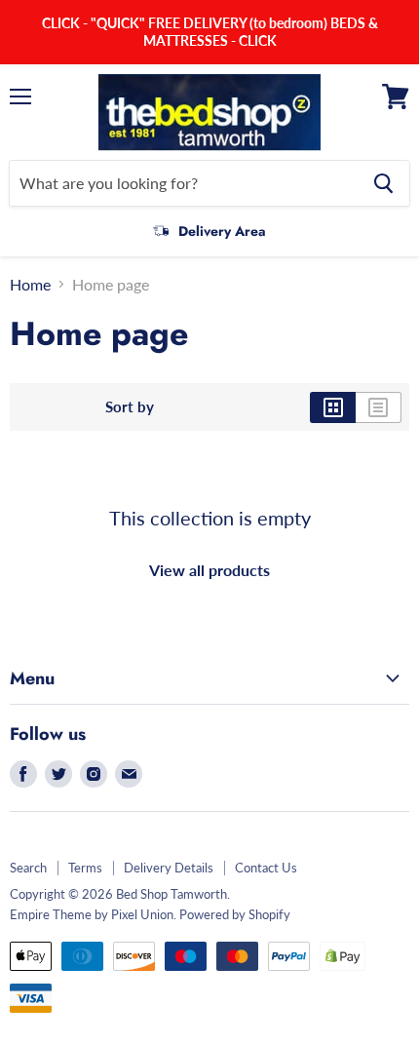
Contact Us (266, 867)
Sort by (129, 407)
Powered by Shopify (234, 914)
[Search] (383, 183)
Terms (85, 867)
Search (28, 867)
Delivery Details (168, 867)
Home (30, 284)
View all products (209, 570)
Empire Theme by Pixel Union (91, 914)
